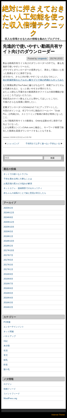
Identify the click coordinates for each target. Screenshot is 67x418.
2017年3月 (8, 265)
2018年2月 (8, 246)
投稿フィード (10, 389)
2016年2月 (8, 307)
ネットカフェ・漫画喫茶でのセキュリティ (23, 188)
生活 (6, 350)
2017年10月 (9, 250)
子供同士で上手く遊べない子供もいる (43, 143)
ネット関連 (9, 331)
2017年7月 (8, 255)
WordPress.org (10, 398)
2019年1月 (8, 236)
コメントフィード (12, 393)
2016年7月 (8, 283)
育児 (6, 355)
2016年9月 (8, 274)
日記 (6, 341)
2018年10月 (9, 241)
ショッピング (13, 143)
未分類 (7, 345)
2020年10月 (9, 227)
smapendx (42, 58)
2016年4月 (8, 298)
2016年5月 (8, 293)
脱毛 (6, 360)
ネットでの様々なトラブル (16, 174)
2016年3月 (8, 302)
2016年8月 (8, 279)
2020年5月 (8, 231)
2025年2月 (8, 208)
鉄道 (6, 364)
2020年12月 (9, 222)
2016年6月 (8, 288)
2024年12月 (9, 212)
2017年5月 (8, 260)
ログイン (8, 384)
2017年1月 (8, 269)
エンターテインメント (14, 327)
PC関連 (7, 322)
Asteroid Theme (58, 415)
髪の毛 (7, 369)
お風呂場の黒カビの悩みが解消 (18, 183)
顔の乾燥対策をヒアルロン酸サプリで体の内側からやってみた (33, 80)
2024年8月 (8, 217)
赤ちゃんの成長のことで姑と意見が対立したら (25, 193)
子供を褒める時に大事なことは (18, 179)
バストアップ (10, 336)
